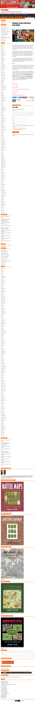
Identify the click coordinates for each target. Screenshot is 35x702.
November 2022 (3, 291)
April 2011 (2, 178)
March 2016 (2, 340)
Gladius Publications (4, 16)
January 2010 (3, 184)
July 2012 (2, 169)
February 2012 (3, 173)
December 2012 (3, 161)
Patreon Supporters (16, 14)
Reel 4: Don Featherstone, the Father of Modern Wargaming (5, 220)
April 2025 (2, 57)
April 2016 (2, 115)
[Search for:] (29, 18)
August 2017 (3, 101)
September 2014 (3, 129)
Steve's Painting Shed (4, 691)
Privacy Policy (3, 14)
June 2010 (2, 181)
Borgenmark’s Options (4, 29)
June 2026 (2, 271)
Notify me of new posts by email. (18, 129)
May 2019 (2, 83)
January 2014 (3, 141)
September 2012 (3, 389)
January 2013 (3, 383)
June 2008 (2, 199)
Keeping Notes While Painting (5, 37)
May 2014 (2, 135)
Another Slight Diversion (4, 681)
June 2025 (2, 55)
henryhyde (20, 27)
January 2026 (3, 52)
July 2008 (2, 198)
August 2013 (3, 149)
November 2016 (3, 107)
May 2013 (2, 153)
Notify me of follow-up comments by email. (19, 128)
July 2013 (2, 150)
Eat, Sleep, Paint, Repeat (4, 34)
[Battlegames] (17, 7)
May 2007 (2, 432)
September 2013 (3, 147)
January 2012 (3, 175)
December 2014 (3, 127)
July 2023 (2, 61)
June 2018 (2, 314)
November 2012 (3, 386)
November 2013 (3, 144)
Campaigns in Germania (4, 683)
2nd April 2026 (15, 27)
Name (13, 117)
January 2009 (3, 190)
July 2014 (2, 132)
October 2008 (3, 193)
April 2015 (2, 124)
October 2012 (3, 164)
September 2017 (3, 100)
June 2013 (2, 152)
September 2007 (3, 204)
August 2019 (3, 80)
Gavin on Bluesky (15, 83)
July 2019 (2, 81)
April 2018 (2, 317)
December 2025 (3, 54)
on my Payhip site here (16, 677)
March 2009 (2, 189)
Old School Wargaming (18, 16)
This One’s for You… (4, 35)
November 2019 (3, 78)
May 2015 (2, 123)
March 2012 (2, 172)
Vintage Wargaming (4, 696)
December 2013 (3, 366)
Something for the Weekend (5, 31)
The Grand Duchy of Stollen (5, 693)
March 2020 (2, 72)
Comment (13, 110)
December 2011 (3, 176)
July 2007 (2, 207)
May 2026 (2, 49)
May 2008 (2, 201)
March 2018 (2, 95)
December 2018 (3, 86)
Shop (24, 16)
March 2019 (2, 84)
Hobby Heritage (3, 40)
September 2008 (3, 195)
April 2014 (2, 360)
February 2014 (3, 363)
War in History (11, 16)
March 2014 (2, 138)
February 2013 (3, 158)
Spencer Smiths (3, 262)
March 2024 (2, 60)
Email (13, 120)
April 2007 (2, 210)
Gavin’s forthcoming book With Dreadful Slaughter (20, 89)
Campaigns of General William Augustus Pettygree (8, 684)
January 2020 (3, 75)
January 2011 (3, 179)
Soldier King (14, 93)
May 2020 (2, 69)
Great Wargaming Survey (4, 32)
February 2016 (3, 118)
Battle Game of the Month (5, 682)
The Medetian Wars (4, 694)
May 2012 (2, 170)
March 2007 (2, 212)
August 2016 (3, 110)
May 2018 (2, 92)
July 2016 (2, 112)
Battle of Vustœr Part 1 (4, 28)
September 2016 (3, 109)
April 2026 (2, 51)
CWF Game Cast (3, 686)
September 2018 (3, 89)
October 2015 (3, 120)
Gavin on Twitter (15, 85)
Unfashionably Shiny (4, 695)
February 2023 (3, 64)
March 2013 (2, 156)
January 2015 (3, 126)
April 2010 (2, 406)
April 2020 (2, 294)
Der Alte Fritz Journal (4, 687)
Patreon (24, 27)
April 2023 (2, 63)
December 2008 (3, 192)
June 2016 (2, 337)
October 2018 (3, 87)
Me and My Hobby (9, 14)
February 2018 (3, 97)
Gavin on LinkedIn (15, 87)
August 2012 (3, 167)
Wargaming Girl (3, 697)
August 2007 (3, 205)
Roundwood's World (4, 690)
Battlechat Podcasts (24, 14)
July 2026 (2, 46)
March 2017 (2, 106)
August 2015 (3, 121)
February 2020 (3, 74)
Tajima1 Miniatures (15, 91)
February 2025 (3, 58)
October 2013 (3, 146)
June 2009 (2, 409)
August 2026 (3, 44)
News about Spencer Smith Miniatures (18, 95)
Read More (22, 700)
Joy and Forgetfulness (4, 688)
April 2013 (2, 155)
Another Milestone (3, 26)
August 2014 (3, 130)
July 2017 (2, 103)
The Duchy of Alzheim (4, 692)
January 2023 (3, 66)
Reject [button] (18, 700)
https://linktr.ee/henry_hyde (5, 668)
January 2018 (3, 98)
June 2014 (2, 133)
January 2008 (3, 202)
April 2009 (2, 187)
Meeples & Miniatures (4, 689)
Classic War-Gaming (4, 685)
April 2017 (2, 104)
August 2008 (3, 196)
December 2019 (3, 77)
